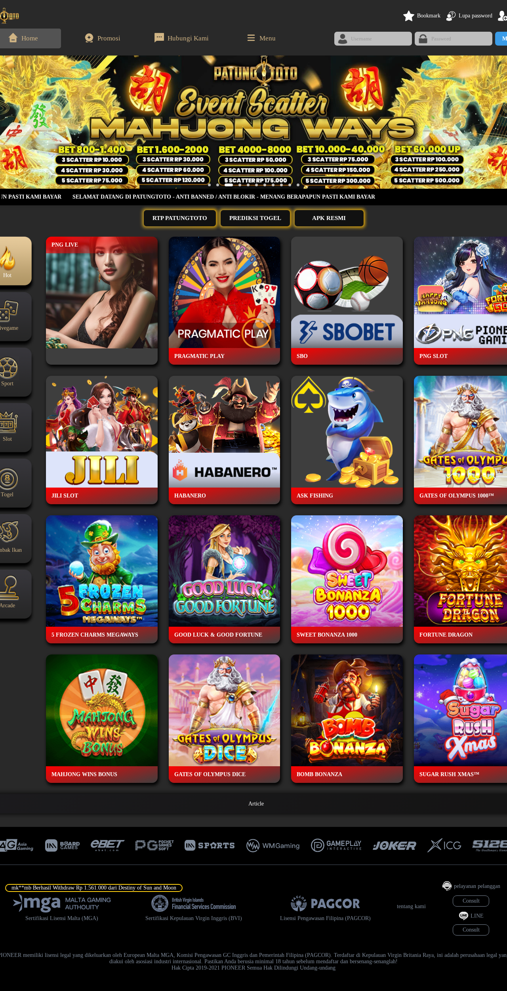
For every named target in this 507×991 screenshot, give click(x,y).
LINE (477, 916)
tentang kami (411, 906)
